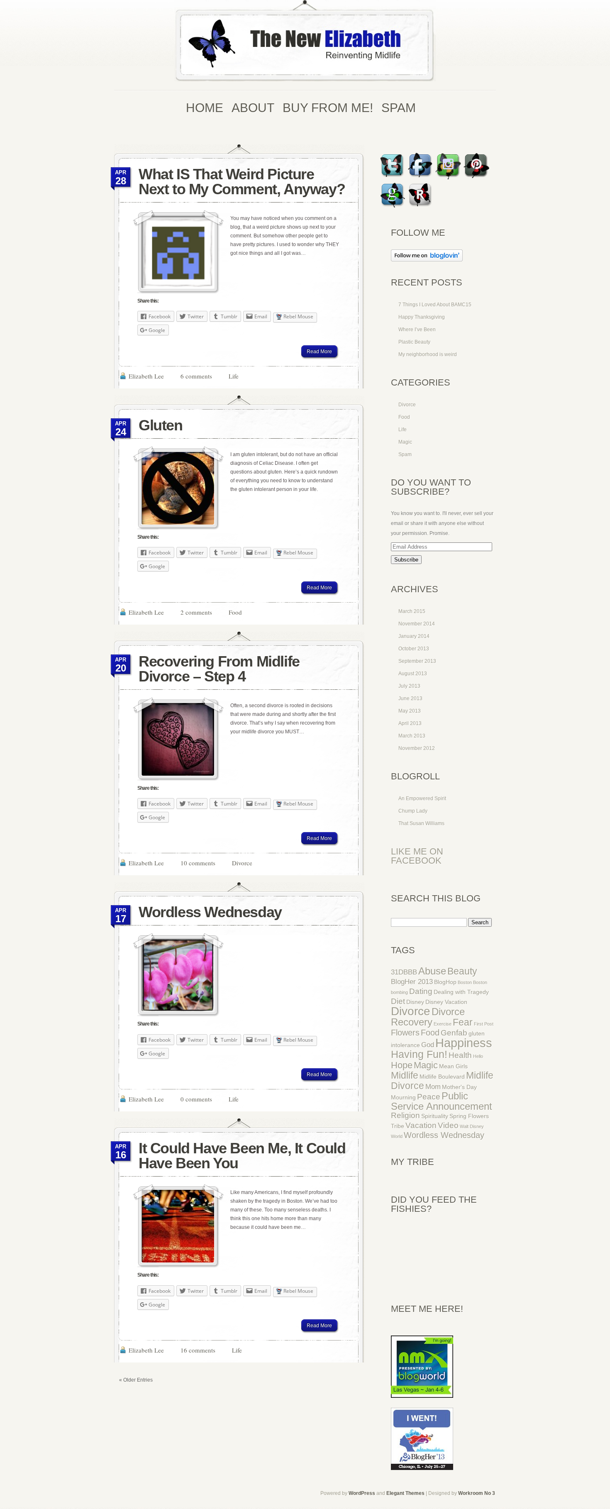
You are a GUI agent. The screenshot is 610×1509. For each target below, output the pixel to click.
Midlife (404, 1075)
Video (448, 1125)
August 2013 (412, 673)
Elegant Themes (405, 1493)
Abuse (432, 971)
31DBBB (404, 972)
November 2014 (416, 624)
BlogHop (445, 982)
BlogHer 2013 (412, 982)
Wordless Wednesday (210, 912)
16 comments (198, 1350)
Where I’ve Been (417, 329)
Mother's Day (459, 1087)
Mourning (403, 1097)
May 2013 (409, 711)
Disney (415, 1002)
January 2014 (413, 636)
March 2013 (411, 736)
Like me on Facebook (417, 856)
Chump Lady (412, 811)
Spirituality (434, 1116)
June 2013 (410, 698)
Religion (405, 1115)
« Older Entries (136, 1380)
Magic (405, 442)
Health (460, 1055)
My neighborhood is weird (427, 354)
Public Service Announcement (441, 1101)
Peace (428, 1096)
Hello (478, 1056)
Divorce (242, 863)
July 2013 (409, 686)
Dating (420, 991)
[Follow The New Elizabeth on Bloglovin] (427, 260)
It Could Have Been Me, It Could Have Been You (242, 1156)
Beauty (462, 971)
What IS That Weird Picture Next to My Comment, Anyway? (242, 182)
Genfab (454, 1032)
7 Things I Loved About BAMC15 (434, 305)
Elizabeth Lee (146, 376)
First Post (483, 1023)
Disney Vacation (446, 1002)
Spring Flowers (469, 1116)
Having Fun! (419, 1054)
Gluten (161, 425)
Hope (401, 1065)
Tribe (397, 1126)
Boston (465, 982)
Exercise (442, 1023)
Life (234, 376)
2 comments (196, 612)
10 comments (198, 863)
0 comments (196, 1099)
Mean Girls (453, 1066)
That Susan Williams (421, 823)
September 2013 (417, 661)
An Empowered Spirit (422, 798)
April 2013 (410, 723)
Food (235, 612)
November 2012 (416, 748)
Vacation (421, 1125)
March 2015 (411, 611)
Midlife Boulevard (442, 1076)
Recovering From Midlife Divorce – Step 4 (219, 669)
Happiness (463, 1043)
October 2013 (413, 649)
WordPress (362, 1493)
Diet (398, 1001)
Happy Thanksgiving (421, 317)
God (427, 1045)
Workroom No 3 (476, 1493)
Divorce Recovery (428, 1017)
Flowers (405, 1032)
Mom (433, 1087)
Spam (405, 454)
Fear (463, 1022)
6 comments (196, 376)
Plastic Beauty (414, 342)
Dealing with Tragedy (461, 992)
